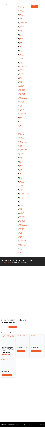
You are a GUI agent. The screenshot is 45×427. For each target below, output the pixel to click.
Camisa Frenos (22, 94)
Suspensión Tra (22, 73)
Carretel (20, 62)
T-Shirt (20, 53)
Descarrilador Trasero (23, 98)
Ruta (20, 9)
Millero (20, 30)
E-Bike (20, 10)
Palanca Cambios (22, 113)
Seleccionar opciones (36, 350)
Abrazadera (21, 78)
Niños (20, 14)
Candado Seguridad (23, 22)
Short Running (21, 51)
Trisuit (20, 57)
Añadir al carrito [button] (6, 354)
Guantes (20, 42)
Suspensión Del (22, 71)
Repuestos (20, 77)
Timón (20, 74)
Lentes (20, 45)
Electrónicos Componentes (24, 66)
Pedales (20, 69)
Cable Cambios (22, 89)
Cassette (20, 97)
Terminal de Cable (22, 118)
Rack (20, 34)
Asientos (20, 61)
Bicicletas (19, 6)
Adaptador (21, 86)
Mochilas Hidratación (23, 31)
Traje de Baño (21, 55)
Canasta (20, 21)
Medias (20, 47)
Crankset (21, 65)
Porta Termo (21, 33)
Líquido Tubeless (22, 234)
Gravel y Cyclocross (23, 15)
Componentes (20, 58)
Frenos (20, 230)
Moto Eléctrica (21, 13)
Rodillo (20, 35)
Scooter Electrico (22, 17)
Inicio (1, 262)
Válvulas (20, 122)
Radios (20, 117)
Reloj (20, 50)
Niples (20, 110)
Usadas (20, 18)
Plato (20, 70)
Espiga (20, 67)
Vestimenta (20, 37)
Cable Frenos (21, 90)
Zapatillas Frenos (22, 124)
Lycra (20, 46)
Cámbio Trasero (22, 83)
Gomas (20, 105)
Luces (20, 29)
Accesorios (20, 19)
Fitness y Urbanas (22, 11)
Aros (20, 87)
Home (19, 5)
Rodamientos (21, 243)
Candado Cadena (22, 95)
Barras (20, 25)
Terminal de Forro (22, 120)
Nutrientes (20, 125)
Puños (20, 114)
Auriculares (21, 38)
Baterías (20, 81)
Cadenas (20, 82)
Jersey (20, 43)
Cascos (20, 23)
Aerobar (20, 59)
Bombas (20, 27)
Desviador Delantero (23, 226)
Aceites (20, 79)
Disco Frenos (21, 101)
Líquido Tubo (21, 109)
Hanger (20, 106)
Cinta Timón (21, 63)
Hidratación (21, 128)
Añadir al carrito (13, 326)
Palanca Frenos (22, 238)
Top (20, 54)
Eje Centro (21, 102)
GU (19, 126)
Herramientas (21, 85)
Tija (19, 75)
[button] (22, 130)
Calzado (20, 39)
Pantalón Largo (22, 49)
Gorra (20, 41)
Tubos (20, 121)
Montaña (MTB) (22, 7)
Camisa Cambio (22, 93)
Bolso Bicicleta (21, 26)
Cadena (20, 91)
